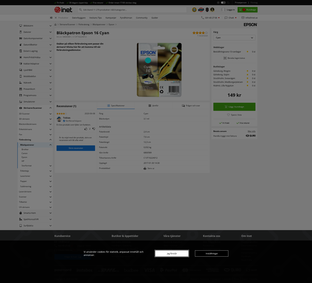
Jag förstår (172, 253)
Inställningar (212, 253)
